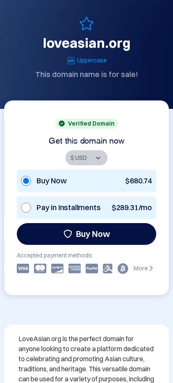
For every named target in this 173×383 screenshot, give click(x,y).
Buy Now (93, 234)
